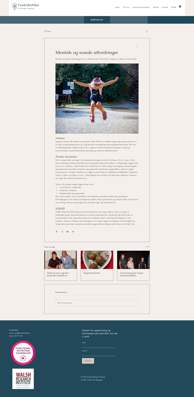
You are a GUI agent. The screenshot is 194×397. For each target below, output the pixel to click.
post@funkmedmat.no (22, 333)
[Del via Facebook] (56, 231)
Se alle (148, 246)
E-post (84, 351)
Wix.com (99, 380)
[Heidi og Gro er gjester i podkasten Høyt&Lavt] (60, 260)
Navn (84, 342)
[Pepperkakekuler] (97, 260)
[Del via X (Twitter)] (62, 231)
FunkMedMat (28, 5)
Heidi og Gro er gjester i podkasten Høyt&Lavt (58, 274)
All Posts (47, 31)
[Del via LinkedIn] (67, 231)
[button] (180, 6)
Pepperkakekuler (92, 273)
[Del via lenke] (73, 231)
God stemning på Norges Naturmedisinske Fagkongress (131, 274)
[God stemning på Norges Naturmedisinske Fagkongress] (133, 260)
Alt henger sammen (26, 8)
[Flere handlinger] (137, 46)
